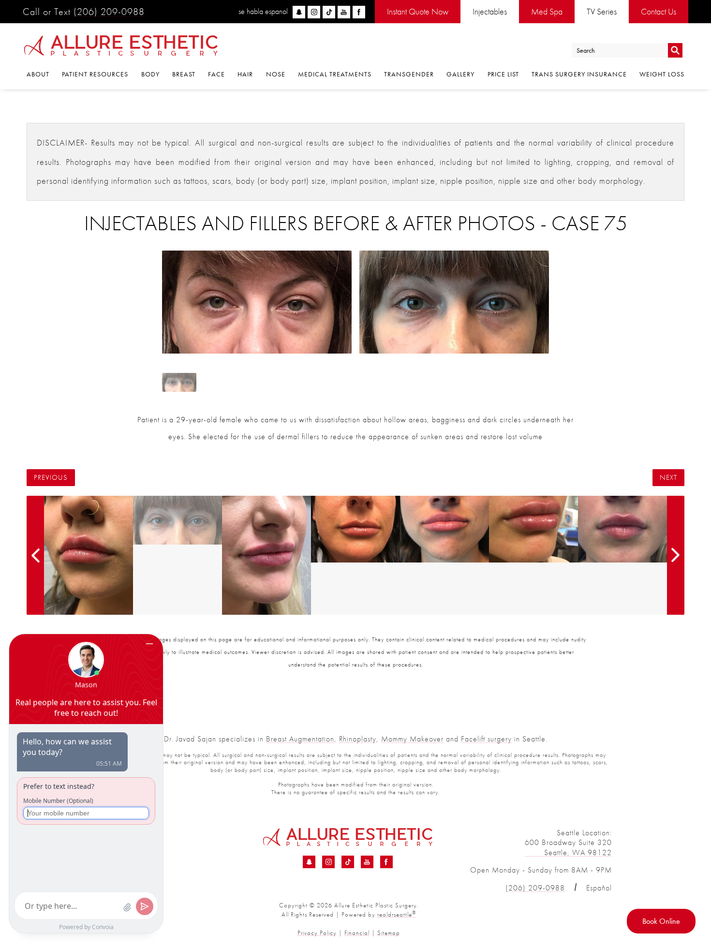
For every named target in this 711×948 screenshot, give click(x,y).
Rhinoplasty (357, 739)
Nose (275, 74)
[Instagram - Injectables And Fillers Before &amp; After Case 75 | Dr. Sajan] (328, 862)
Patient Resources (95, 74)
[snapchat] (299, 12)
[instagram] (314, 12)
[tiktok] (329, 12)
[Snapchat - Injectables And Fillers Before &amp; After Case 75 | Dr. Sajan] (309, 862)
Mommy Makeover (412, 739)
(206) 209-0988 (109, 11)
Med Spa (547, 11)
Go (675, 50)
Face (216, 74)
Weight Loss (661, 74)
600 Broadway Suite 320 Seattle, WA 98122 (568, 847)
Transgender (409, 74)
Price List (503, 74)
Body (150, 74)
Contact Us (658, 11)
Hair (245, 74)
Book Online (661, 921)
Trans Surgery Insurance (579, 74)
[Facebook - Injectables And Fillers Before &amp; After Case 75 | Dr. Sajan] (386, 862)
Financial (357, 933)
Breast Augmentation (300, 739)
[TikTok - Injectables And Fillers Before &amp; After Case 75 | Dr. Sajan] (347, 862)
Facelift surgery (486, 739)
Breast (183, 74)
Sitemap (388, 933)
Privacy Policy (317, 933)
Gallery (460, 74)
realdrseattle (396, 914)
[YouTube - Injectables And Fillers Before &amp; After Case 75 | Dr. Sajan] (367, 862)
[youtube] (344, 12)
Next (668, 477)
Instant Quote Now (417, 11)
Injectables (490, 11)
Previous (51, 477)
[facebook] (359, 12)
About (38, 74)
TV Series (602, 11)
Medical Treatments (334, 74)
